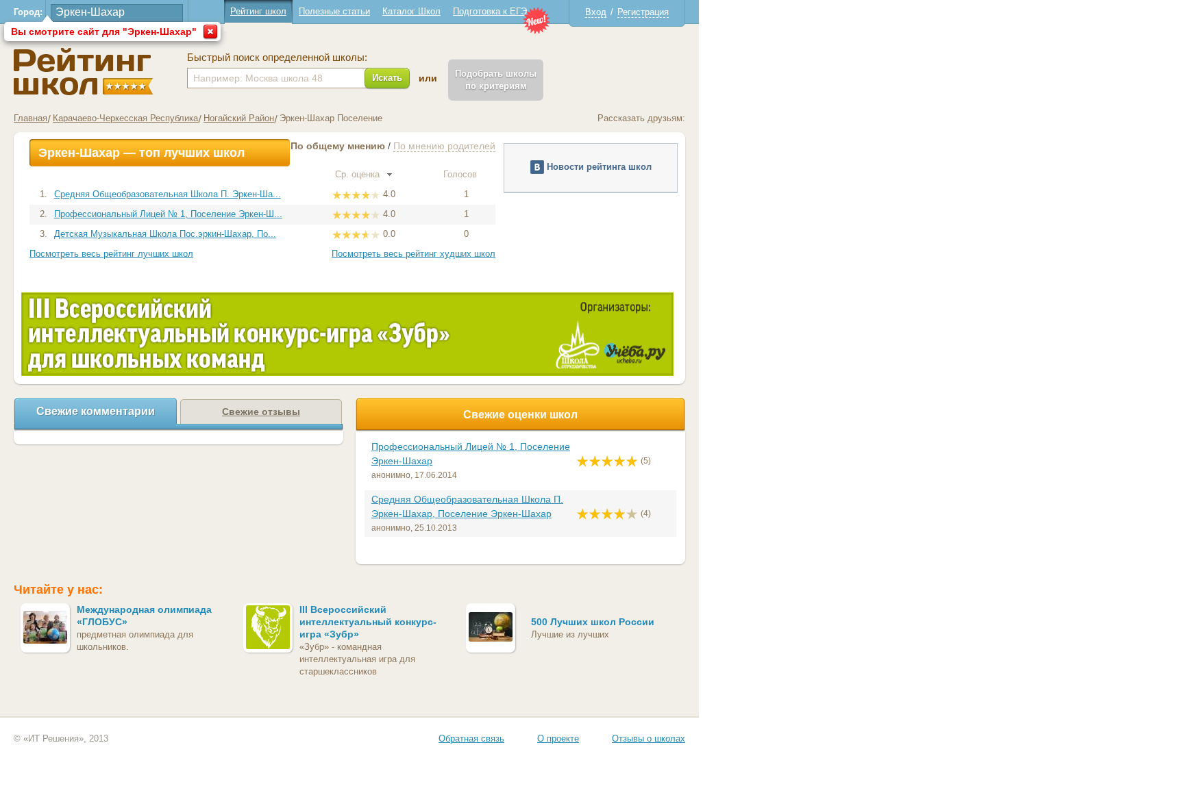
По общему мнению (338, 145)
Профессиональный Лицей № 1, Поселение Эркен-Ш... (168, 214)
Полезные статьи (334, 11)
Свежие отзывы (261, 411)
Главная (30, 118)
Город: (28, 12)
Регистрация (643, 12)
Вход (595, 12)
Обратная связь (471, 738)
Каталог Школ (411, 11)
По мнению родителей (444, 145)
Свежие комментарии (95, 411)
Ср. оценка (358, 174)
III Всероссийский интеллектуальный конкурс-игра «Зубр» (367, 622)
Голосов (461, 174)
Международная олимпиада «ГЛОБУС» (144, 615)
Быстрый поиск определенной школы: (277, 57)
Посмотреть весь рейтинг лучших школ (111, 254)
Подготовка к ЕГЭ (490, 11)
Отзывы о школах (648, 738)
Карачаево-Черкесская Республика (125, 118)
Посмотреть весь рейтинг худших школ (413, 254)
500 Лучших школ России (592, 621)
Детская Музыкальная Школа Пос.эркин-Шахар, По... (165, 234)
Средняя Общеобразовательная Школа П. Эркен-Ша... (167, 194)
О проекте (558, 738)
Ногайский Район (239, 118)
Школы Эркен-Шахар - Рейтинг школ (83, 71)
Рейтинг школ (258, 11)
